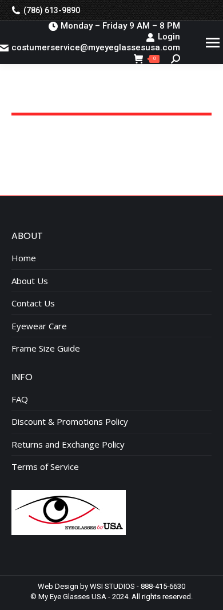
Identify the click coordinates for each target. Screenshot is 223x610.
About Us (29, 281)
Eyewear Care (39, 326)
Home (23, 258)
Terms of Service (45, 466)
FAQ (19, 399)
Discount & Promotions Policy (69, 421)
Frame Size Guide (45, 348)
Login (169, 36)
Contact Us (33, 303)
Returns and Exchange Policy (68, 444)
